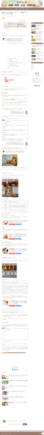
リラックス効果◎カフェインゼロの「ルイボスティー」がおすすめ (15, 62)
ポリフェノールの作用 (11, 67)
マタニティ (16, 352)
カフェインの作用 (11, 59)
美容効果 (24, 352)
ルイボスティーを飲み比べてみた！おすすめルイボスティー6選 (15, 63)
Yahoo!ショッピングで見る (18, 224)
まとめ (9, 68)
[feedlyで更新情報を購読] (15, 369)
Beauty (3, 352)
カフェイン (9, 352)
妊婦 (22, 352)
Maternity (6, 352)
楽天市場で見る (11, 224)
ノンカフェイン (12, 352)
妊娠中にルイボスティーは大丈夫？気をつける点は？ (14, 66)
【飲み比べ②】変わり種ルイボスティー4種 (13, 65)
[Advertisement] (15, 50)
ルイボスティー (19, 352)
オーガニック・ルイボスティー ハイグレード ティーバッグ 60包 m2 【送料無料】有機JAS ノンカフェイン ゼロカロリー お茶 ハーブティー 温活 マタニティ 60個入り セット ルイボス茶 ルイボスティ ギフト (18, 221)
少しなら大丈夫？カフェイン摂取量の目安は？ (13, 61)
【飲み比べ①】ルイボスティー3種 (12, 64)
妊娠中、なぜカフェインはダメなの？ (12, 58)
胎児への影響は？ (11, 60)
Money (32, 69)
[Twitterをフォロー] (14, 369)
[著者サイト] (12, 369)
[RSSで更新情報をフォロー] (17, 369)
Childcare (33, 66)
